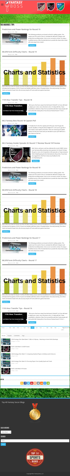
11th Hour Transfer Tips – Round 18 (17, 100)
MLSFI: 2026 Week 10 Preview (19, 368)
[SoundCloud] (41, 383)
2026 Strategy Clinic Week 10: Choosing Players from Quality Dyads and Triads (31, 361)
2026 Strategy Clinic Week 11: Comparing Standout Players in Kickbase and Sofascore (33, 354)
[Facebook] (25, 383)
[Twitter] (28, 383)
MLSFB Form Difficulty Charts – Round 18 (19, 190)
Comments (17, 335)
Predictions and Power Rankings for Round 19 (21, 29)
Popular (10, 335)
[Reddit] (35, 383)
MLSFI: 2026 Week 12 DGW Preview (20, 346)
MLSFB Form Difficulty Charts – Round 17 (19, 260)
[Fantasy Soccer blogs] (35, 413)
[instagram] (44, 383)
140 (51, 327)
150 (55, 327)
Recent (3, 335)
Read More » (32, 45)
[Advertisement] (35, 19)
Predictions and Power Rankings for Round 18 (21, 167)
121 (28, 327)
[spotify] (48, 383)
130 (47, 327)
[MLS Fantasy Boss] (35, 7)
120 (24, 327)
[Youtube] (31, 383)
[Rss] (21, 383)
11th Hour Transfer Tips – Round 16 (17, 308)
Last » (62, 329)
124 (40, 327)
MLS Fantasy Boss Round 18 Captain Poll (19, 121)
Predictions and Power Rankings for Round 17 (21, 238)
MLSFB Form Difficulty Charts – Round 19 (19, 52)
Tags (23, 335)
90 (10, 327)
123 (36, 327)
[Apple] (38, 383)
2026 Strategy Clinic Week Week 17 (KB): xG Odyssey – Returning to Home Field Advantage (34, 339)
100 (14, 327)
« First (2, 327)
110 (18, 327)
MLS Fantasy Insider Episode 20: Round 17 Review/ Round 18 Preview (31, 143)
